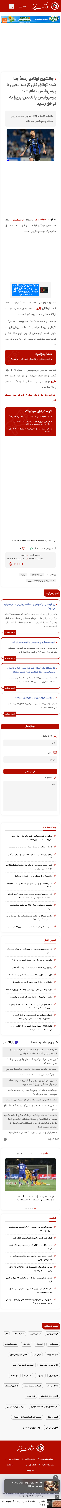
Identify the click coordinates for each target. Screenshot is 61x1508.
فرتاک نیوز (40, 219)
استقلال (39, 1344)
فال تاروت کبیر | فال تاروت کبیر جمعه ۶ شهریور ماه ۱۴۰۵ (29, 989)
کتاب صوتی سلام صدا (49, 1365)
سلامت (9, 1465)
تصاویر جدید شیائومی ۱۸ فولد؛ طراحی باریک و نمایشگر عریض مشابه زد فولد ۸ (29, 1301)
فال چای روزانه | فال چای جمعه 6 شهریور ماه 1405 (27, 1484)
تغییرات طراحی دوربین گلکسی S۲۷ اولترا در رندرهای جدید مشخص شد (30, 1290)
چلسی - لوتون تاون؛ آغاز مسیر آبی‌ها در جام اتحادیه (31, 997)
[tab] (43, 1153)
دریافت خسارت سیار (32, 1386)
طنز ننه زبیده (52, 1354)
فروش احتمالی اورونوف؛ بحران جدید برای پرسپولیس (30, 847)
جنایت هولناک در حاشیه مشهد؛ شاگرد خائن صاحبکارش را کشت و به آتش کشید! (29, 918)
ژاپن (38, 308)
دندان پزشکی (52, 1386)
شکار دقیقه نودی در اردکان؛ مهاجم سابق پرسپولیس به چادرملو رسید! (29, 885)
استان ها (30, 1470)
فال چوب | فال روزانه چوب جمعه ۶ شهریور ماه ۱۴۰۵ (30, 975)
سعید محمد (19, 1333)
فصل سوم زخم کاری (18, 1354)
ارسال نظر (30, 771)
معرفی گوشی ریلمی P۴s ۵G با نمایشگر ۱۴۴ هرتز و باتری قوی (29, 1280)
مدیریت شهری (48, 1465)
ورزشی (23, 555)
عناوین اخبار (30, 1459)
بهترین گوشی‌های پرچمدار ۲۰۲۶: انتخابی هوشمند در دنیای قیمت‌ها (30, 1229)
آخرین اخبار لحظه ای (49, 1396)
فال (6, 1333)
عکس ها (44, 1153)
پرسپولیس (18, 220)
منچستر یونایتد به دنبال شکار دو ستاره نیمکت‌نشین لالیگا (30, 907)
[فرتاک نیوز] (45, 10)
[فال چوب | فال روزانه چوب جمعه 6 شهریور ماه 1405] (54, 1503)
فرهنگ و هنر (14, 1459)
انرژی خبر (31, 1396)
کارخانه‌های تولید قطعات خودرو (44, 1406)
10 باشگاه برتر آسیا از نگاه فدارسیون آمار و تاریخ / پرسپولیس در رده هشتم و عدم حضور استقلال (31, 670)
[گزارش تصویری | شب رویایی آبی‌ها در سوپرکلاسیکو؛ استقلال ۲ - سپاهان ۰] (30, 1174)
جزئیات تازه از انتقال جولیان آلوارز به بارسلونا (33, 876)
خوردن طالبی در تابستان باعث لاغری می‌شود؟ (30, 359)
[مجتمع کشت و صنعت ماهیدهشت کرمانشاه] (30, 19)
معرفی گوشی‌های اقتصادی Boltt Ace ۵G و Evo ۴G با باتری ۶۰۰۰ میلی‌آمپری (30, 1269)
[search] (11, 6)
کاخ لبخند (14, 1375)
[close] (55, 1477)
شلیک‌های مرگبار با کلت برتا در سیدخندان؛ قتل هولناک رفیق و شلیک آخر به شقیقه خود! (25, 290)
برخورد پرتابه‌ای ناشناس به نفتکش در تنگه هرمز (32, 967)
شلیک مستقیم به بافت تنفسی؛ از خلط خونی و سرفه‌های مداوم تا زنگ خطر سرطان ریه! (32, 1017)
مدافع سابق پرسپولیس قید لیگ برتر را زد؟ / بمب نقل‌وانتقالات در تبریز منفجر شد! (31, 838)
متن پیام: (49, 777)
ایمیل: (50, 752)
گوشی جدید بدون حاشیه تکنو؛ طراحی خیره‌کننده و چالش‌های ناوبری (31, 1258)
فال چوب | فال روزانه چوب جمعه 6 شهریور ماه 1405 (23, 1503)
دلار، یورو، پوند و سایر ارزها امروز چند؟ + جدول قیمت (30, 430)
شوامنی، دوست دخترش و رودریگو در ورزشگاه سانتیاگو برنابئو (29, 951)
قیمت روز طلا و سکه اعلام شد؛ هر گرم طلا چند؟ (30, 416)
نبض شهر (37, 1354)
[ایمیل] (16, 564)
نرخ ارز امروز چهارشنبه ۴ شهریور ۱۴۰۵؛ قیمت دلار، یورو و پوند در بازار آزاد (31, 422)
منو (24, 6)
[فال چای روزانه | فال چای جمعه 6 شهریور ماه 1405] (51, 1486)
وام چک (40, 1375)
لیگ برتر (26, 1344)
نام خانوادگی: (47, 736)
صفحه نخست (47, 1459)
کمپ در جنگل (52, 1417)
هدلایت (27, 1375)
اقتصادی (33, 1465)
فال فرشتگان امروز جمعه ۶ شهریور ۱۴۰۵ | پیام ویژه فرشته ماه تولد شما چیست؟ (31, 1028)
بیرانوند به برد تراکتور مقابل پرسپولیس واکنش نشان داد (28, 927)
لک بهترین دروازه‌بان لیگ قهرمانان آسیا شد (35, 697)
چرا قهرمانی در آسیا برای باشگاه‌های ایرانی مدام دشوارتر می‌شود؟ (29, 606)
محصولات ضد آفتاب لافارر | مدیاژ (27, 1417)
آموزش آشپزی (35, 1333)
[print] (10, 564)
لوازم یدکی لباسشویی (16, 1406)
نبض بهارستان (11, 1344)
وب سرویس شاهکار (31, 1427)
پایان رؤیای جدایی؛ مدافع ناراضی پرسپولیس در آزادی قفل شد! (30, 856)
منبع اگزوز (53, 1375)
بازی (53, 381)
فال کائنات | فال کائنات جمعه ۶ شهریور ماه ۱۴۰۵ (32, 982)
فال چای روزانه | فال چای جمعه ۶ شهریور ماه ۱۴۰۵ (31, 960)
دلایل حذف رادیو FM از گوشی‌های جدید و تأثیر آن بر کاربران (30, 1247)
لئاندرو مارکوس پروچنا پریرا (41, 580)
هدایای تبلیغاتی (11, 1386)
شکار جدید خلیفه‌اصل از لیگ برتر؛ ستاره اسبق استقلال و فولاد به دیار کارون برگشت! (29, 867)
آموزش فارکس (52, 1427)
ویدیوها (19, 1153)
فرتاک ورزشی (52, 1333)
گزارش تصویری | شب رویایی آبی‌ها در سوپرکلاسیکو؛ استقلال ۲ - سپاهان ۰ (34, 1198)
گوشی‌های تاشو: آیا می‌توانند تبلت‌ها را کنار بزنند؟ (31, 1238)
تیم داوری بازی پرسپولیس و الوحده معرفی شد (33, 642)
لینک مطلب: (50, 540)
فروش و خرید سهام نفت (23, 1365)
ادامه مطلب (10, 632)
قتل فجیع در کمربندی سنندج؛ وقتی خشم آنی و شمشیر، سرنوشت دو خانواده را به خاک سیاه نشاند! (29, 896)
